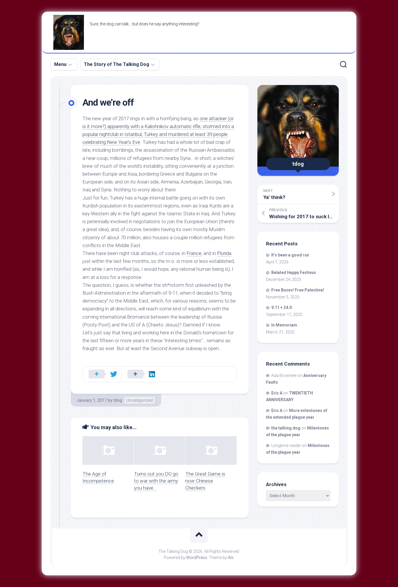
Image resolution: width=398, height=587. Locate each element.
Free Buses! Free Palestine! (297, 290)
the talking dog (285, 428)
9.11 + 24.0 (281, 307)
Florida (224, 253)
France (193, 253)
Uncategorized (139, 400)
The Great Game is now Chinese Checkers (205, 481)
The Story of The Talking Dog (116, 64)
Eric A (276, 393)
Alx (230, 557)
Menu (60, 64)
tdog (117, 400)
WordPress (196, 557)
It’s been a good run (290, 255)
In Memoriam (284, 325)
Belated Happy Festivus (293, 272)
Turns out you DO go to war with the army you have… (156, 481)
